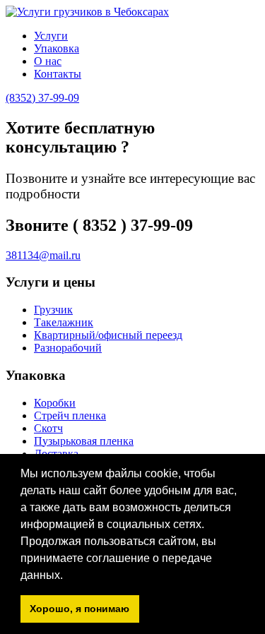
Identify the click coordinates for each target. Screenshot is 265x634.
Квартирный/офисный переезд (108, 335)
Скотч (48, 428)
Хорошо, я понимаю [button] (79, 608)
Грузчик (53, 310)
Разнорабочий (68, 348)
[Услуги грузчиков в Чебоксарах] (87, 12)
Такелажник (63, 322)
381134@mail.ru (43, 255)
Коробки (55, 403)
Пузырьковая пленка (84, 441)
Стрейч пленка (70, 415)
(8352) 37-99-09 (42, 98)
